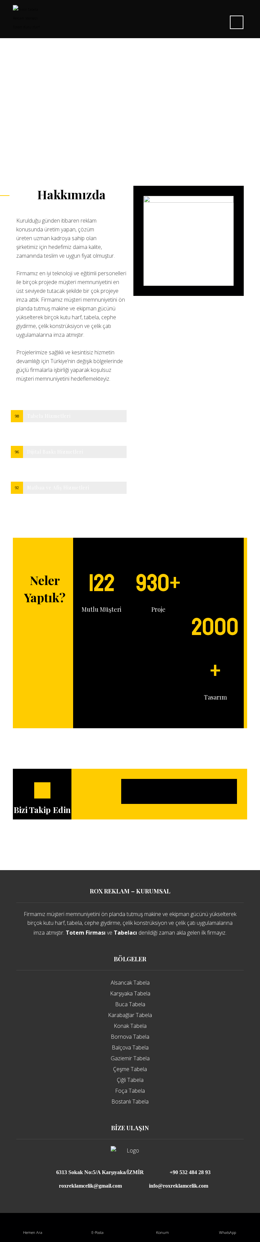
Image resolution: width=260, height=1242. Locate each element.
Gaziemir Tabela (130, 1058)
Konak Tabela (130, 1026)
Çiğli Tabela (130, 1080)
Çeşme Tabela (130, 1069)
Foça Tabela (130, 1090)
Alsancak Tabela (130, 982)
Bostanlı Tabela (130, 1101)
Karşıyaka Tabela (130, 993)
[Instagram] (179, 791)
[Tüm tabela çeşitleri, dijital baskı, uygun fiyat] (27, 18)
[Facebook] (140, 791)
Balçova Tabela (130, 1047)
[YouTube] (217, 791)
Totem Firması (86, 932)
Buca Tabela (130, 1004)
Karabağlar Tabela (130, 1015)
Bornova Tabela (130, 1036)
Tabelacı (125, 932)
